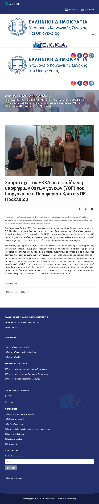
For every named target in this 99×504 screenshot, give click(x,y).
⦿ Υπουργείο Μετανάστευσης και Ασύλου (22, 379)
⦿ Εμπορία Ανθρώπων (14, 434)
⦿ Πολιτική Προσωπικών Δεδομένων (20, 352)
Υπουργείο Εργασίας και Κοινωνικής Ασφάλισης (27, 374)
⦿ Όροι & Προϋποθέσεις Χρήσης (18, 347)
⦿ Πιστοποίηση (11, 444)
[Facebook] (79, 209)
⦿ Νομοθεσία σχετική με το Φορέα (19, 414)
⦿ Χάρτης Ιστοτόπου (13, 478)
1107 (10, 402)
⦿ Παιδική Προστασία (14, 424)
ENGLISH (89, 9)
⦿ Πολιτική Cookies (13, 357)
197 (10, 396)
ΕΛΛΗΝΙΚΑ (74, 9)
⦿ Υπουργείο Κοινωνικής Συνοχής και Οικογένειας (26, 369)
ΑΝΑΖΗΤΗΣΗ (15, 4)
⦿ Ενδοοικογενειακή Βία (15, 419)
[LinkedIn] (92, 209)
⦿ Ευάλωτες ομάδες (13, 439)
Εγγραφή (11, 468)
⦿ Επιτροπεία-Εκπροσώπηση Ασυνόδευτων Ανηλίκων (28, 429)
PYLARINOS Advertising (66, 499)
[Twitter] (85, 209)
